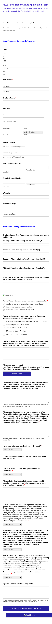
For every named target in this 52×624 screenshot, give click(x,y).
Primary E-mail (10, 142)
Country (25, 134)
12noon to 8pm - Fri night (16, 331)
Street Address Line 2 (9, 121)
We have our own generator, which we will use (24, 304)
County (25, 128)
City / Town (6, 128)
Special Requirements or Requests (18, 584)
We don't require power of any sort (20, 310)
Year (4, 71)
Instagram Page (9, 214)
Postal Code (6, 135)
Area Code (6, 172)
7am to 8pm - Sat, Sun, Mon (17, 325)
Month (4, 66)
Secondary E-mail (10, 153)
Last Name (6, 91)
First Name (6, 86)
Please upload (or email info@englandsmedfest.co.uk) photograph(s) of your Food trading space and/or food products (26, 367)
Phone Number (30, 170)
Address (7, 108)
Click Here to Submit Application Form (26, 608)
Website (6, 193)
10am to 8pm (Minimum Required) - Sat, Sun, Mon (26, 321)
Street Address (7, 115)
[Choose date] (4, 74)
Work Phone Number (12, 163)
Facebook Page (9, 203)
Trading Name (9, 98)
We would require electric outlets (19, 307)
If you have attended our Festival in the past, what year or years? (24, 457)
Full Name (8, 80)
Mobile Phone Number (13, 178)
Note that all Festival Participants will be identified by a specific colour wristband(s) (24, 439)
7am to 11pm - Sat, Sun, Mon (18, 328)
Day (4, 58)
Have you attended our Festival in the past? (22, 446)
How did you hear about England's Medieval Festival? (22, 470)
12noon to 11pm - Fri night (16, 334)
